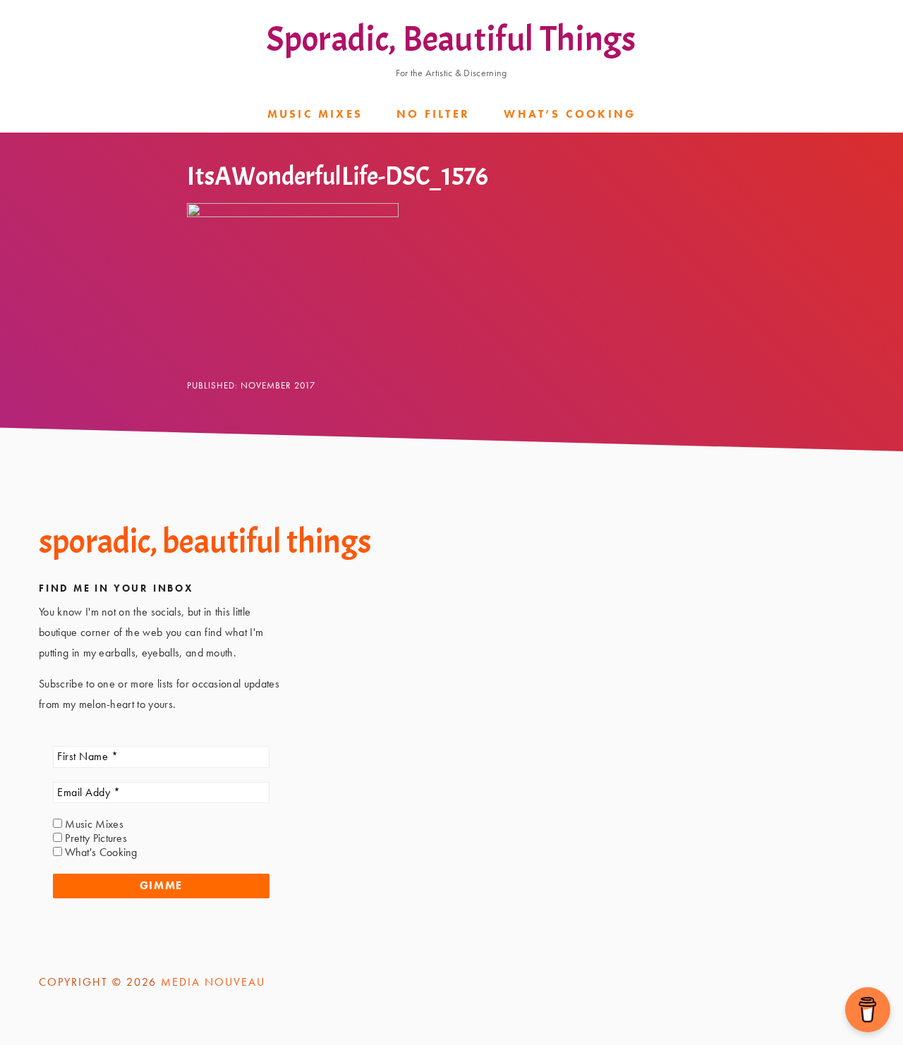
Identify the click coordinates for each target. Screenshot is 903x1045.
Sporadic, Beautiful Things (451, 39)
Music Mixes (92, 824)
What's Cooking (100, 852)
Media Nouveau (213, 981)
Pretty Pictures (94, 838)
